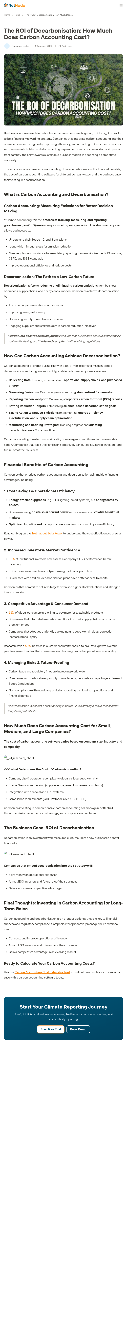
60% (28, 646)
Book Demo (78, 1029)
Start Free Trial (51, 1029)
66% (11, 612)
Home (7, 14)
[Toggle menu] (121, 5)
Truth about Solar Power (47, 533)
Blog (18, 14)
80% (12, 559)
